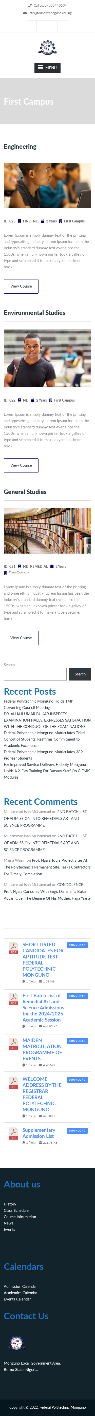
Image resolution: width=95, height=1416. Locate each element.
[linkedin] (52, 26)
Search (9, 665)
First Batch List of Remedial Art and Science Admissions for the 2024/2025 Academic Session (43, 1008)
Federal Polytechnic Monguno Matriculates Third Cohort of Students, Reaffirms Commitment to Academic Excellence (44, 739)
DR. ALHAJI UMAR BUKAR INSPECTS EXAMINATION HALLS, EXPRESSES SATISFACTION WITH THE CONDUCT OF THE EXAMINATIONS (47, 720)
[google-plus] (63, 26)
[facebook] (32, 26)
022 (12, 400)
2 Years (51, 221)
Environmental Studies (34, 313)
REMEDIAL (39, 567)
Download (77, 945)
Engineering (20, 147)
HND (27, 221)
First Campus (74, 221)
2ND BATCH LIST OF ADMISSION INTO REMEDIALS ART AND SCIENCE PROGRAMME (45, 818)
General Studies (25, 492)
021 (12, 567)
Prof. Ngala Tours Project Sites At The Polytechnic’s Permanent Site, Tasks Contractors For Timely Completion (47, 867)
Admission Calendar (20, 1287)
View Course (21, 286)
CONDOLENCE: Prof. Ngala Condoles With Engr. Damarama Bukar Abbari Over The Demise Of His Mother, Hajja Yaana (47, 891)
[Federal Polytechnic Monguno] (47, 47)
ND (36, 221)
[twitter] (42, 26)
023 (12, 221)
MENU (51, 68)
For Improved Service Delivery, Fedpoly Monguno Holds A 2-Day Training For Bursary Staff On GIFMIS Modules (47, 771)
